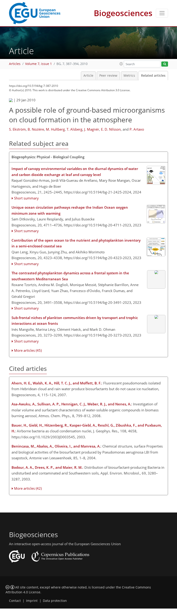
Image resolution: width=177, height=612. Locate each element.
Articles (15, 64)
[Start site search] (164, 64)
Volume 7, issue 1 (38, 64)
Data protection (55, 601)
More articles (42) (28, 488)
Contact (15, 601)
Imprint (32, 601)
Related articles (153, 75)
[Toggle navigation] (162, 13)
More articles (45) (28, 350)
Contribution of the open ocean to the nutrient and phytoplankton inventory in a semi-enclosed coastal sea (76, 243)
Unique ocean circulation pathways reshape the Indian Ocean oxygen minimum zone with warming (70, 210)
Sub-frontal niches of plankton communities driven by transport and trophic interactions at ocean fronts (75, 320)
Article (88, 75)
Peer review (108, 75)
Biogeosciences (123, 13)
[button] (121, 64)
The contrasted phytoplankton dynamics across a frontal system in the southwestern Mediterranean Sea (70, 276)
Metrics (129, 75)
